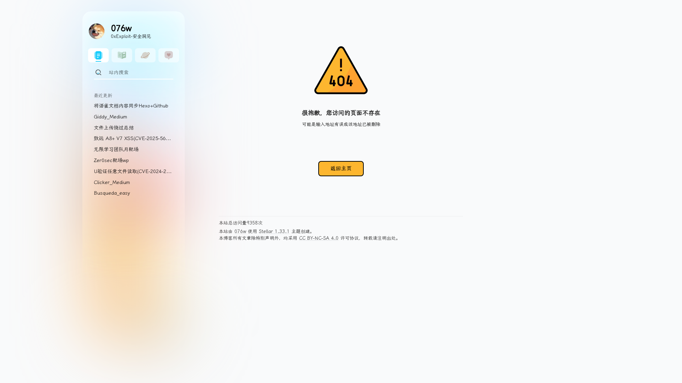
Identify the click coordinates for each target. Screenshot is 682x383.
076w (240, 231)
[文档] (122, 55)
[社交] (168, 55)
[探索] (145, 55)
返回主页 (341, 168)
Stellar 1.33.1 (274, 231)
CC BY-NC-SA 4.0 (319, 238)
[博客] (98, 55)
